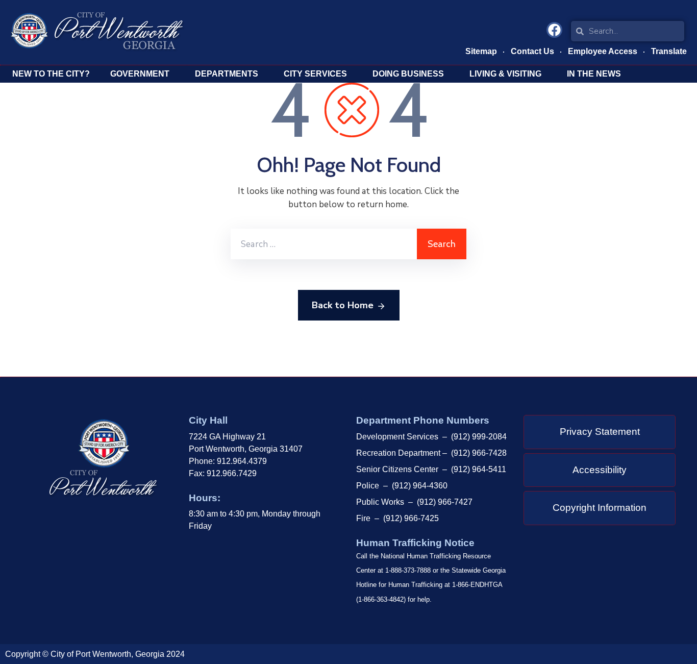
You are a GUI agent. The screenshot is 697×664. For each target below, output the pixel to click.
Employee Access (602, 51)
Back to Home (343, 305)
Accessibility (599, 469)
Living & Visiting (505, 73)
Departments (226, 73)
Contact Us (532, 51)
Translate (669, 51)
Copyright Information (599, 507)
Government (139, 73)
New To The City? (51, 73)
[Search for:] (324, 244)
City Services (315, 73)
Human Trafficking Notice (415, 542)
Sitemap (481, 51)
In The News (594, 73)
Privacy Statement (600, 431)
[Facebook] (554, 30)
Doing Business (408, 73)
